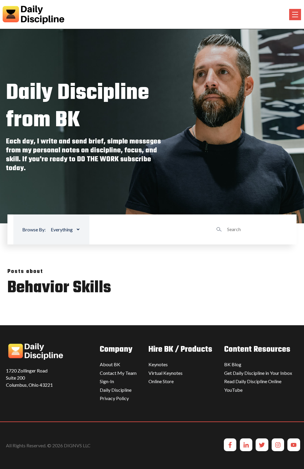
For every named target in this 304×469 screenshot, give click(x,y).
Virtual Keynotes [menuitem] (165, 373)
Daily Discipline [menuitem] (116, 390)
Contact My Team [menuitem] (118, 373)
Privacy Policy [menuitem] (114, 398)
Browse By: (34, 229)
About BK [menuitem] (110, 364)
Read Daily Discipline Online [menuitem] (252, 381)
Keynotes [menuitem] (158, 364)
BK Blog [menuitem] (232, 364)
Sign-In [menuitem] (107, 381)
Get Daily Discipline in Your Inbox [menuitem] (258, 373)
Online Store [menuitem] (161, 381)
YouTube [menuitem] (233, 390)
